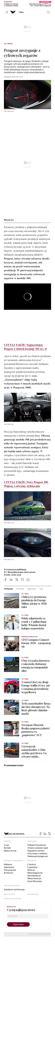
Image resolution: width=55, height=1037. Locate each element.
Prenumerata (10, 870)
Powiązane (8, 589)
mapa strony (9, 894)
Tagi (41, 589)
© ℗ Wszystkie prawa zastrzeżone (19, 572)
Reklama (8, 864)
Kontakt (7, 848)
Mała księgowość (35, 873)
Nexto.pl (31, 870)
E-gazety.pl (32, 867)
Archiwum (8, 873)
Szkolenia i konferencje (14, 889)
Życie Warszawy (35, 881)
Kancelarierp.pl (34, 876)
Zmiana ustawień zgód (38, 848)
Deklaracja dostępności (38, 856)
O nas (6, 845)
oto (21, 12)
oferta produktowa (12, 899)
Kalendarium (33, 894)
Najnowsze (31, 589)
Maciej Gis (9, 220)
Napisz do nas (10, 851)
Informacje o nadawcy (37, 853)
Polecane (20, 589)
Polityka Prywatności (37, 845)
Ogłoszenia (9, 867)
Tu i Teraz (8, 44)
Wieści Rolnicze (34, 878)
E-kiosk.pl (32, 864)
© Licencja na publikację (15, 569)
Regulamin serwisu (36, 851)
